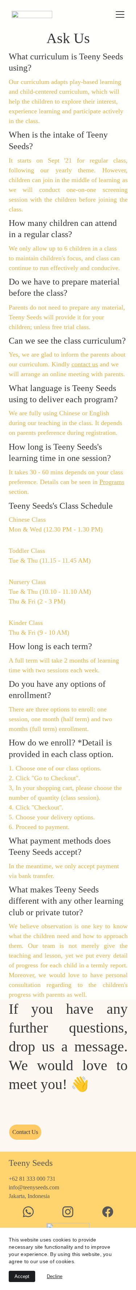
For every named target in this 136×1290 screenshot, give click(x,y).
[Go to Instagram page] (67, 1211)
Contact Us (25, 1132)
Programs (111, 482)
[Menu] (120, 14)
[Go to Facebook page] (107, 1211)
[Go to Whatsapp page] (28, 1211)
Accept (22, 1276)
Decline (54, 1276)
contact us (84, 364)
